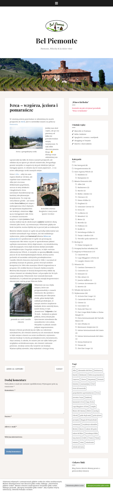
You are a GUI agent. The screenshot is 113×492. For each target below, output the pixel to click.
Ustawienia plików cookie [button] (75, 485)
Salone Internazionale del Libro (90, 336)
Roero (82, 429)
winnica (75, 442)
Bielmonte (83, 375)
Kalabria (81, 174)
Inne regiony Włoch (82, 172)
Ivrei (23, 122)
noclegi (96, 411)
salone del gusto (91, 429)
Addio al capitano (14, 369)
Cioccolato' (82, 306)
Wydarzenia (79, 293)
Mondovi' (81, 216)
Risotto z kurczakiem (83, 144)
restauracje (76, 424)
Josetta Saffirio (84, 280)
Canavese (81, 254)
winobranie (90, 442)
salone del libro (78, 433)
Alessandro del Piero (85, 370)
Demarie (81, 274)
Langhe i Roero (84, 261)
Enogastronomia (81, 168)
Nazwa (8, 416)
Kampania (82, 178)
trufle (84, 438)
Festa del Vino (83, 309)
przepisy (76, 420)
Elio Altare (82, 277)
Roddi (80, 229)
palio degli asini (85, 415)
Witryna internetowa (13, 437)
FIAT (93, 384)
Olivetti (75, 415)
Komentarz (10, 390)
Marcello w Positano (82, 131)
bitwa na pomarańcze (96, 375)
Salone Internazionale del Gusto (91, 330)
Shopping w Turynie (82, 140)
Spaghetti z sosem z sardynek (86, 137)
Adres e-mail (11, 426)
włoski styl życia (78, 447)
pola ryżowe (97, 415)
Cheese (80, 302)
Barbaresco (82, 187)
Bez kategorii (79, 165)
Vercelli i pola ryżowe (86, 238)
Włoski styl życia (81, 290)
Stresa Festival (83, 342)
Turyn (91, 438)
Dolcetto (75, 384)
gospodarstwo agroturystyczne (83, 393)
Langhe (93, 406)
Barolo (80, 190)
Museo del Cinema (79, 411)
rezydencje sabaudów (89, 424)
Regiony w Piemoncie (83, 251)
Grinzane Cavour (84, 206)
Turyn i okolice (84, 235)
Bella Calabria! (80, 134)
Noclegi (77, 242)
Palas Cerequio (84, 245)
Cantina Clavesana (85, 267)
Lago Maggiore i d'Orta (87, 258)
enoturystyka (85, 384)
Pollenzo (81, 226)
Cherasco (81, 197)
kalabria (88, 397)
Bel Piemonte (56, 40)
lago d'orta (90, 402)
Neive (80, 219)
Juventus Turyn (78, 397)
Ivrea (80, 210)
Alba (17, 174)
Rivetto (81, 286)
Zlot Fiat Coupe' (84, 348)
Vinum (80, 345)
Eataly (59, 369)
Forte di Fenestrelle (79, 388)
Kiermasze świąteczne (87, 327)
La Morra (81, 213)
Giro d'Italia (82, 324)
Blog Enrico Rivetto (80, 468)
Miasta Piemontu (81, 181)
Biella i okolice (83, 194)
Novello (81, 222)
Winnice (77, 264)
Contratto (82, 270)
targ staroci (76, 438)
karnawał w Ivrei (78, 402)
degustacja (91, 379)
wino (82, 442)
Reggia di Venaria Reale (89, 420)
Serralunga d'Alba (85, 232)
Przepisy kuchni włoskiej (84, 248)
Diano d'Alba (83, 200)
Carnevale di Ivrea (85, 299)
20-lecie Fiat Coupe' (85, 296)
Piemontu (14, 124)
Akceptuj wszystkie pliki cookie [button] (98, 485)
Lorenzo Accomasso (86, 283)
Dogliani (81, 203)
